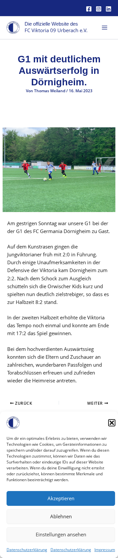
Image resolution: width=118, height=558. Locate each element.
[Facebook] (89, 9)
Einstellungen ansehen (61, 534)
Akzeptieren (61, 498)
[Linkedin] (108, 9)
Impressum (104, 549)
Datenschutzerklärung (27, 549)
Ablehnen (61, 516)
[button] (111, 422)
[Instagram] (99, 9)
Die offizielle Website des (51, 24)
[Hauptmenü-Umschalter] (104, 27)
